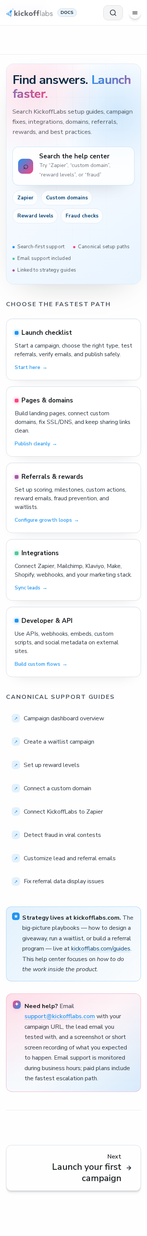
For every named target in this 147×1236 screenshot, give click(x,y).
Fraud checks (82, 215)
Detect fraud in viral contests (62, 835)
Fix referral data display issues (64, 881)
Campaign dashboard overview (64, 718)
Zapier (25, 197)
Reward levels (35, 215)
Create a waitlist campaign (59, 742)
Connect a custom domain (57, 788)
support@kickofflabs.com (59, 1016)
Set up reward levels (52, 765)
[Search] (113, 12)
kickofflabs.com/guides (100, 948)
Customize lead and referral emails (70, 858)
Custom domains (67, 197)
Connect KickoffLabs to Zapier (63, 812)
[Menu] (135, 13)
